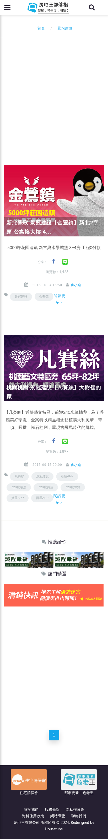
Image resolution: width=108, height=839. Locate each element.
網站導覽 (57, 816)
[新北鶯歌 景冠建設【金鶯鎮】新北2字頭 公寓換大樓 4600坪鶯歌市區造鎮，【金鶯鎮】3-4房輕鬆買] (54, 200)
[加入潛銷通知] (54, 595)
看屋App (67, 476)
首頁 (40, 28)
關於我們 (31, 810)
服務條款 (52, 810)
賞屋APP (17, 498)
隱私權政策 (75, 810)
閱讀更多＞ (60, 299)
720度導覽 (72, 487)
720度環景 (18, 487)
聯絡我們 (78, 816)
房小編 (76, 285)
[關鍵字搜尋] (91, 7)
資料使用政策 (33, 816)
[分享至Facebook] (53, 261)
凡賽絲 (19, 476)
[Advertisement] (54, 94)
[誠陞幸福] (28, 560)
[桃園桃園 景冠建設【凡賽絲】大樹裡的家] (54, 368)
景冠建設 (21, 296)
